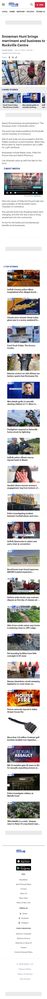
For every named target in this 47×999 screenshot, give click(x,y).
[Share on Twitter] (13, 57)
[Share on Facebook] (9, 57)
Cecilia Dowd (7, 50)
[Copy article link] (16, 57)
